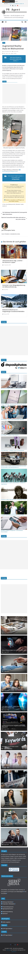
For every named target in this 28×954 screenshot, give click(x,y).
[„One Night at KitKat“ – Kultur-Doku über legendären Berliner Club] (14, 702)
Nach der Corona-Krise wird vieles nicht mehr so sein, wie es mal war (13, 218)
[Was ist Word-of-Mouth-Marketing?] (14, 837)
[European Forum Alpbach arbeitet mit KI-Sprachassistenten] (14, 664)
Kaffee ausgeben (6, 922)
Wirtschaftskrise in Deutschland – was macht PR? (14, 823)
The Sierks (3, 893)
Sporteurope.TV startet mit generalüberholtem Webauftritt (13, 726)
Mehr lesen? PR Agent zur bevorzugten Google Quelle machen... (16, 59)
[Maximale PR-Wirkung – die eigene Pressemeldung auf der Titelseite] (14, 779)
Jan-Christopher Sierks (7, 51)
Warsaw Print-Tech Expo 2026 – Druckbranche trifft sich (13, 630)
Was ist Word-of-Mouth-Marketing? (10, 842)
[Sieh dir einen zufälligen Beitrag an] (25, 21)
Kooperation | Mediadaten (8, 903)
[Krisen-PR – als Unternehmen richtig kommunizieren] (14, 760)
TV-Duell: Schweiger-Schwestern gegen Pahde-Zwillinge (13, 688)
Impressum (5, 913)
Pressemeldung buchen (7, 906)
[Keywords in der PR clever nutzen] (14, 741)
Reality (15, 53)
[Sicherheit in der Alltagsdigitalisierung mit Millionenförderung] (14, 270)
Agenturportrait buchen (7, 908)
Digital (12, 53)
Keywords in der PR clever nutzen (15, 3)
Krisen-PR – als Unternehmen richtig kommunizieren (11, 765)
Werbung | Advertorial (7, 902)
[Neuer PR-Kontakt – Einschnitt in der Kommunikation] (14, 798)
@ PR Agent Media (6, 928)
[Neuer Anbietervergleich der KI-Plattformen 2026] (14, 644)
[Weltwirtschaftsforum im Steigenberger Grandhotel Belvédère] (14, 295)
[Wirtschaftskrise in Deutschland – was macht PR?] (14, 818)
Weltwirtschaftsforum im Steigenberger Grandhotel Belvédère (13, 310)
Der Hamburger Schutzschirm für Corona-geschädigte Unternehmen (15, 213)
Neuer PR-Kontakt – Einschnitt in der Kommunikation (11, 803)
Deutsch (7, 1)
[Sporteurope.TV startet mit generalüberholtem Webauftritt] (14, 721)
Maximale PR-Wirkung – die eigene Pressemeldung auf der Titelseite (10, 784)
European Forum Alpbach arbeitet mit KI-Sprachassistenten (12, 668)
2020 (4, 53)
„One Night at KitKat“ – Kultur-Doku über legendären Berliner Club (12, 707)
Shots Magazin (20, 891)
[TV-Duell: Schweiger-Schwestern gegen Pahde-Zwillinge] (14, 683)
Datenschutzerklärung (7, 911)
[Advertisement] (14, 94)
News (4, 42)
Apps (7, 53)
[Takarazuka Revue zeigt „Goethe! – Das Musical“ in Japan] (14, 245)
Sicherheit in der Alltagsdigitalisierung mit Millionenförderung (13, 286)
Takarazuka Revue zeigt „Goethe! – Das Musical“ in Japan (12, 261)
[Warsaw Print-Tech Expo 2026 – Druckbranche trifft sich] (14, 625)
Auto (9, 53)
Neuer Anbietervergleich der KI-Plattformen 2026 (14, 650)
